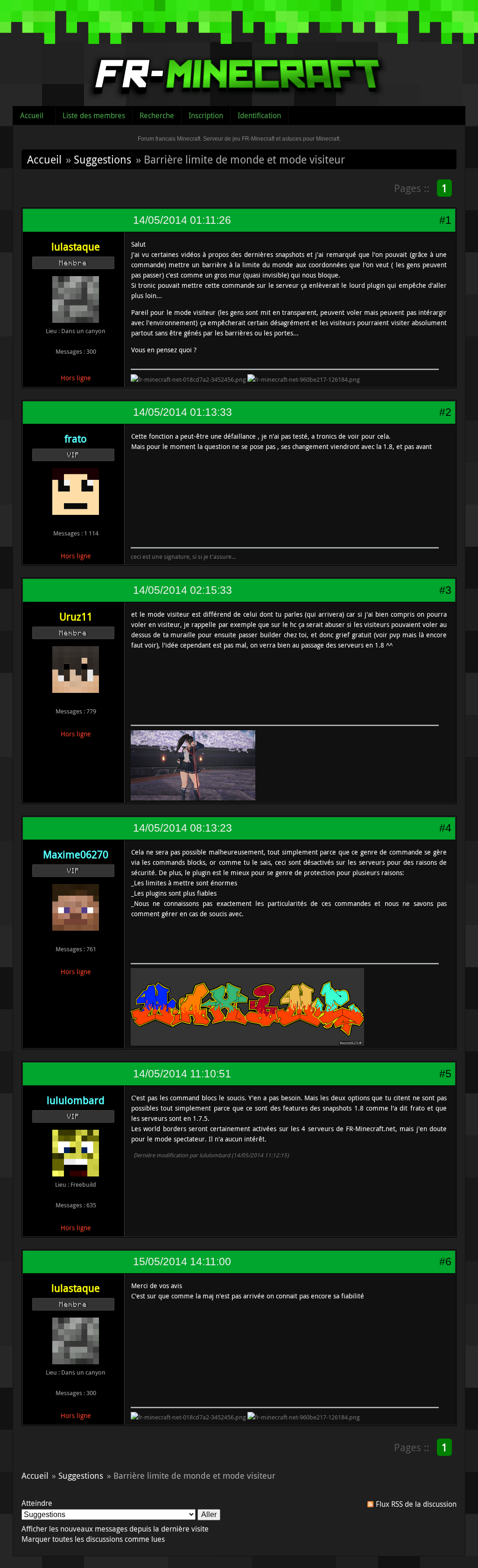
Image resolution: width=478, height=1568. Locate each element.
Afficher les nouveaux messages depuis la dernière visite (115, 1529)
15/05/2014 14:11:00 (182, 1261)
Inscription (206, 115)
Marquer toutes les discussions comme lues (93, 1539)
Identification (259, 115)
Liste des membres (94, 115)
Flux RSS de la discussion (416, 1504)
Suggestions (102, 159)
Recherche (157, 115)
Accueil (31, 115)
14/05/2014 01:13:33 (182, 412)
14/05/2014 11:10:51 (182, 1074)
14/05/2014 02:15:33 (182, 590)
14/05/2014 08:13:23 (182, 828)
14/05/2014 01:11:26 (182, 220)
